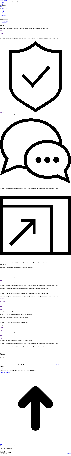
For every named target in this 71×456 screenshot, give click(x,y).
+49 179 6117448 (57, 364)
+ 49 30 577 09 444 (3, 1)
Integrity (1, 30)
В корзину (1, 15)
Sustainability (2, 269)
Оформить (4, 15)
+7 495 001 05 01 (8, 1)
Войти (1, 6)
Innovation (1, 33)
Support (1, 330)
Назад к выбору (9, 448)
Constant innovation (2, 298)
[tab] (35, 30)
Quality (1, 280)
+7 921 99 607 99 (57, 363)
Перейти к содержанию (3, 0)
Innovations (1, 36)
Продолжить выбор (3, 449)
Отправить (9, 452)
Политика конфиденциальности (5, 372)
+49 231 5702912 (57, 362)
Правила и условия (3, 371)
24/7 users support (2, 301)
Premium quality (2, 112)
